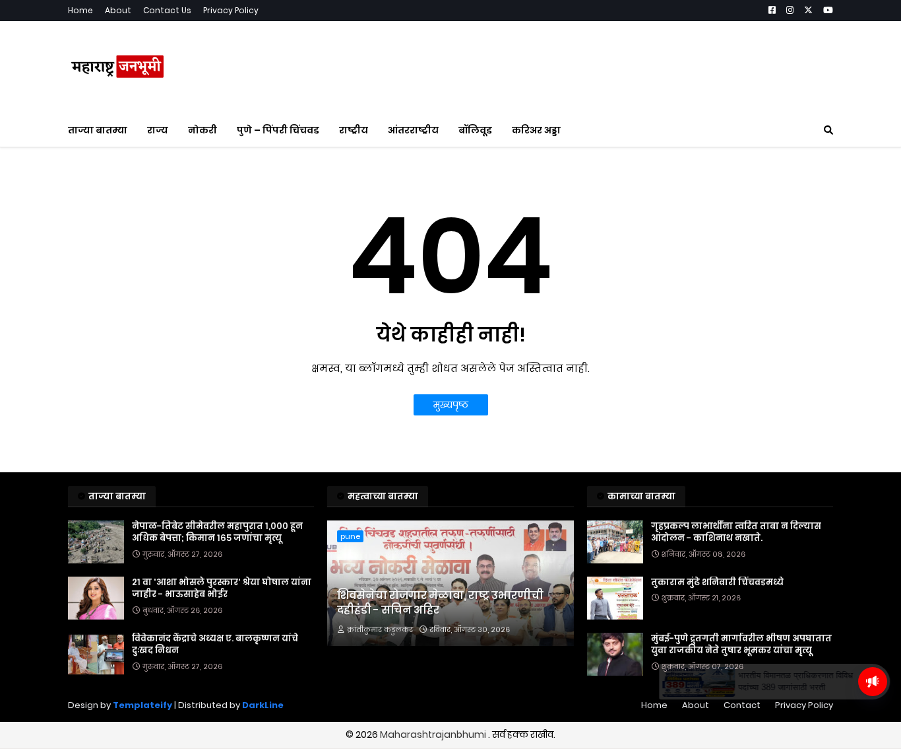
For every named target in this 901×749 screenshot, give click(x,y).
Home (80, 10)
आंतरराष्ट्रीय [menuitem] (413, 130)
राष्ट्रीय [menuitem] (353, 130)
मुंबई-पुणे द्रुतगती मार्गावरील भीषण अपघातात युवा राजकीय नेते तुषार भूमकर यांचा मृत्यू (741, 645)
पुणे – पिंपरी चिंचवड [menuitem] (278, 130)
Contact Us (167, 10)
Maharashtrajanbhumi (434, 734)
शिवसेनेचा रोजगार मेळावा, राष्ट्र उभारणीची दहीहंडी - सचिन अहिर (440, 603)
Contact (742, 705)
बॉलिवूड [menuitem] (475, 130)
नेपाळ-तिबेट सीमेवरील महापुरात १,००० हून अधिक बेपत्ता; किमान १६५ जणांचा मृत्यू (217, 532)
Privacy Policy (231, 10)
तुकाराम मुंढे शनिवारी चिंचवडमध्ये (717, 582)
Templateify (142, 705)
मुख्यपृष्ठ (450, 404)
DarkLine (263, 705)
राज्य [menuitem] (157, 130)
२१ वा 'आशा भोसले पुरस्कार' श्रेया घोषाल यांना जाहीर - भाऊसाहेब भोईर (221, 588)
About (118, 10)
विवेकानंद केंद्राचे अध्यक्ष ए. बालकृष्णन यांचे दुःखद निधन (215, 645)
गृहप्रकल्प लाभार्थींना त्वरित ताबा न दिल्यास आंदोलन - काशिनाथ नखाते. (736, 532)
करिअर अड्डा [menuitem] (536, 130)
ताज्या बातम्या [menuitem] (97, 130)
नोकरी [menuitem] (202, 130)
